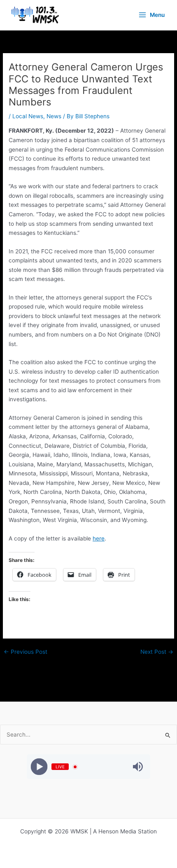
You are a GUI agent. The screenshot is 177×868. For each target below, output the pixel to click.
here (99, 538)
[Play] (39, 766)
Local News (27, 116)
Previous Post (25, 652)
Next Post (156, 652)
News (54, 116)
